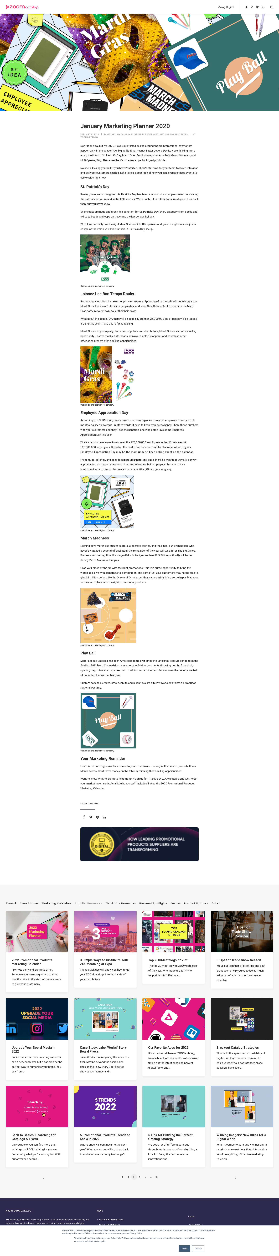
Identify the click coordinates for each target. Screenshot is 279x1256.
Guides (176, 903)
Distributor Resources (174, 134)
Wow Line (86, 224)
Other (216, 903)
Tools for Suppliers (109, 1225)
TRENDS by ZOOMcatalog (164, 778)
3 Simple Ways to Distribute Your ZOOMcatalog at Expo (104, 962)
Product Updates (196, 903)
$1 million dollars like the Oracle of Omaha (112, 577)
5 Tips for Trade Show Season (239, 960)
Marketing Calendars (120, 134)
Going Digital (226, 7)
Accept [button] (184, 1248)
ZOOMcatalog (89, 137)
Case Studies (29, 903)
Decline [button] (198, 1248)
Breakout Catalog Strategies (238, 1047)
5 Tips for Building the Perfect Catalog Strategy (170, 1137)
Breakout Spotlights (153, 903)
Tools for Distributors (111, 1219)
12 (156, 1176)
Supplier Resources (146, 134)
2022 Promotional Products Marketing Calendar (32, 962)
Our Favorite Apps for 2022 (168, 1047)
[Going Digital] (139, 844)
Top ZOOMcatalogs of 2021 (168, 960)
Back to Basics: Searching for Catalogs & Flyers (34, 1137)
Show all (11, 903)
